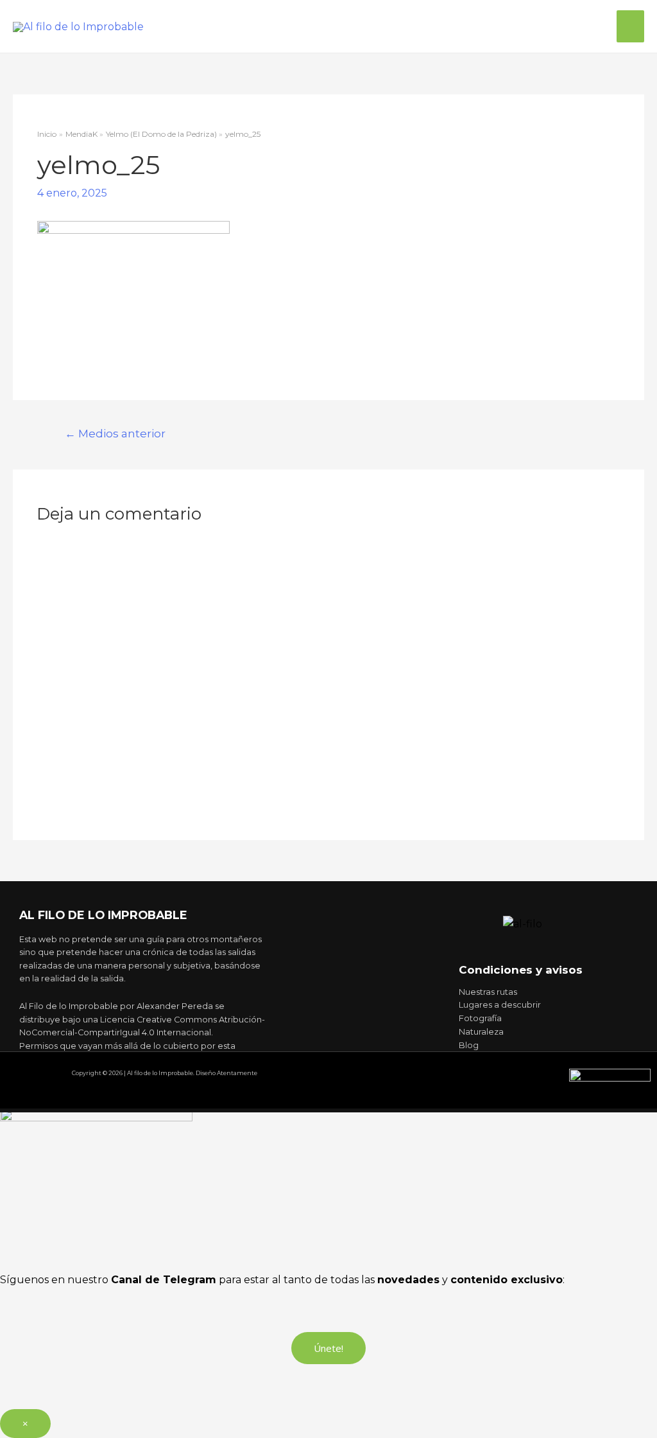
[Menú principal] (630, 26)
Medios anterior (115, 433)
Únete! (328, 1348)
